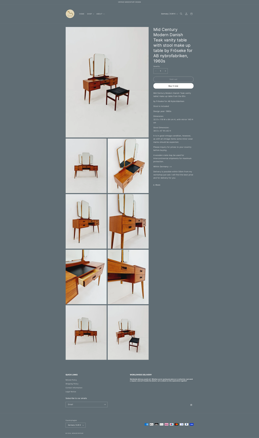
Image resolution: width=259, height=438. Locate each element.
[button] (90, 13)
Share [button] (157, 185)
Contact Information (74, 388)
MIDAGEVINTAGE (77, 433)
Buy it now (173, 86)
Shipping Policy (72, 384)
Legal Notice (71, 392)
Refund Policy (71, 380)
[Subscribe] (104, 404)
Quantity (156, 66)
